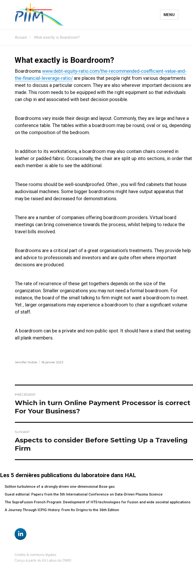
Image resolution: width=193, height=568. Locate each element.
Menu (169, 15)
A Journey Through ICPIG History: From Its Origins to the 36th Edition (62, 510)
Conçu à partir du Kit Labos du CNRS (43, 560)
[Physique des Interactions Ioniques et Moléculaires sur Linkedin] (20, 534)
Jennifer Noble (26, 362)
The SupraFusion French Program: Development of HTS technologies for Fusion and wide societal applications (97, 502)
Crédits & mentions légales (35, 555)
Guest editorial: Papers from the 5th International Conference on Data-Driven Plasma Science (84, 494)
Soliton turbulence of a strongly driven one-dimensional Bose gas (60, 486)
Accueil (21, 37)
